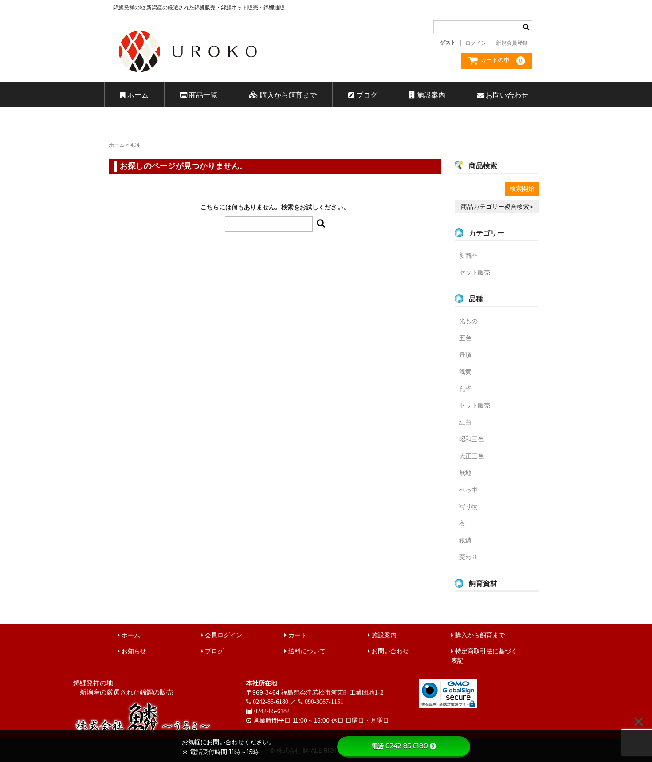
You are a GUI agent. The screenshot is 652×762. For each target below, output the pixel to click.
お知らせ (133, 651)
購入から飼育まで (287, 95)
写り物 (468, 506)
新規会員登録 (512, 43)
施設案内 (430, 95)
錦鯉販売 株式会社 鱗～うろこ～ (238, 75)
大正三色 (471, 456)
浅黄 (465, 371)
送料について (306, 651)
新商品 (468, 255)
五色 (465, 338)
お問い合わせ (506, 95)
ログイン (476, 43)
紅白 (465, 422)
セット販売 (474, 272)
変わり (468, 557)
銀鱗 (465, 540)
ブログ (365, 95)
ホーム (137, 95)
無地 (465, 472)
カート (297, 635)
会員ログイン (222, 635)
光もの (468, 321)
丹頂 (465, 354)
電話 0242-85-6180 (399, 746)
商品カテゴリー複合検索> (497, 206)
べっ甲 (468, 489)
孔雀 (465, 388)
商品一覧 (202, 95)
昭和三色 (471, 439)
